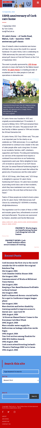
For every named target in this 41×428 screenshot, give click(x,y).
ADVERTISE (5, 421)
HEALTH (4, 224)
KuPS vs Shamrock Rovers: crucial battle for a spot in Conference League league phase (20, 298)
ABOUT (4, 416)
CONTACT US (6, 424)
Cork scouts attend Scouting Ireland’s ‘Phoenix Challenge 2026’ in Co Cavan (18, 346)
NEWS (9, 224)
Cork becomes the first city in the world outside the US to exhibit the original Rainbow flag (20, 265)
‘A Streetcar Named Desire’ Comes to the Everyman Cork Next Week (20, 319)
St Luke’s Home (14, 70)
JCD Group (32, 64)
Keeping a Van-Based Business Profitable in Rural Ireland (20, 289)
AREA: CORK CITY (7, 222)
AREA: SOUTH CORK (20, 222)
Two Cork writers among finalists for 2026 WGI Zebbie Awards (18, 338)
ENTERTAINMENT (32, 222)
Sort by (4, 376)
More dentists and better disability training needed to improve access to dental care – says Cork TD (18, 309)
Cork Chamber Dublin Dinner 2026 (17, 273)
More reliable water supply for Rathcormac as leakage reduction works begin (20, 328)
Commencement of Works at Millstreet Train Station (19, 281)
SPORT (14, 224)
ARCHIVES (5, 419)
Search (4, 392)
